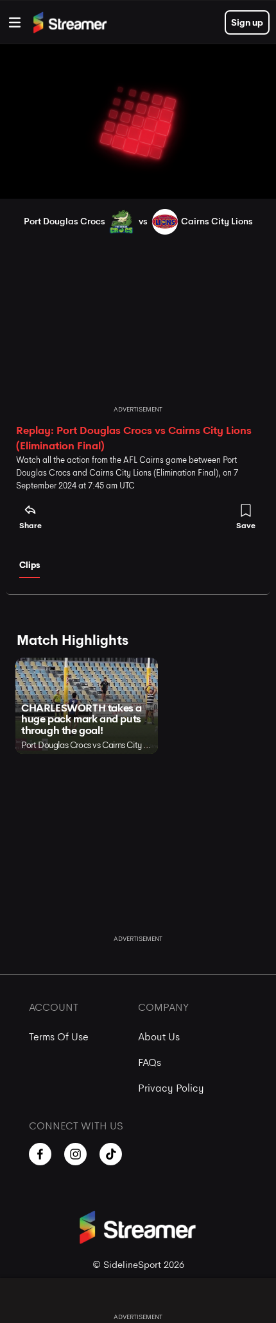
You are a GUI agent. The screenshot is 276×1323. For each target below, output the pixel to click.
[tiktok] (110, 1154)
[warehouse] (15, 22)
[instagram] (75, 1154)
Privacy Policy (171, 1088)
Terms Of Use (59, 1037)
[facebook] (40, 1154)
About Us (159, 1037)
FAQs (149, 1062)
